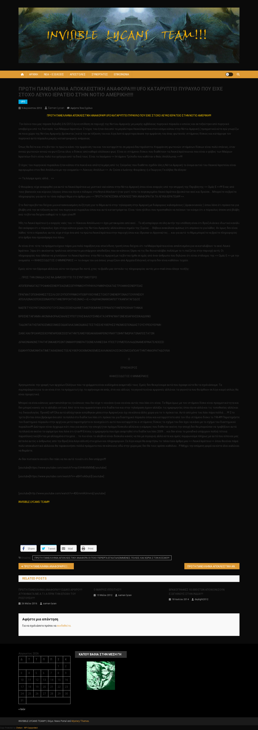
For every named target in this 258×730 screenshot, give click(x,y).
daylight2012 (201, 599)
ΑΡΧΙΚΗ (33, 74)
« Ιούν (22, 709)
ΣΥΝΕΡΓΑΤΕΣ (100, 74)
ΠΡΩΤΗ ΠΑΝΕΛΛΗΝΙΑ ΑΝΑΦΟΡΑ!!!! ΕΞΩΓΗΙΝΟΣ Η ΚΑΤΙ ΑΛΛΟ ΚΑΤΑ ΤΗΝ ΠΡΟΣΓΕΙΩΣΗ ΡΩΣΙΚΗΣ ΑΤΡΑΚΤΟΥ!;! (49, 566)
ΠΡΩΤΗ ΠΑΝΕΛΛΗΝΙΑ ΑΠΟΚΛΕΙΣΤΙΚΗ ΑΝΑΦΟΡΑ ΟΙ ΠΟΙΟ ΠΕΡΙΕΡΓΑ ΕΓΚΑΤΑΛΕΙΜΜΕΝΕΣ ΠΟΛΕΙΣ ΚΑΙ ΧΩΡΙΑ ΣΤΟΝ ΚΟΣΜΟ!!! (102, 557)
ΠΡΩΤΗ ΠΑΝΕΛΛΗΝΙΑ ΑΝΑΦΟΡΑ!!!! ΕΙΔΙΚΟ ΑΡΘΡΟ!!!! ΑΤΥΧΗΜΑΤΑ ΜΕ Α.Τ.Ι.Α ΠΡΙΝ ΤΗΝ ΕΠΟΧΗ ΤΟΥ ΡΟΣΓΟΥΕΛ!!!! (50, 594)
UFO (23, 101)
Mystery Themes (80, 721)
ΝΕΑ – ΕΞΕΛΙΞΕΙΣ (54, 74)
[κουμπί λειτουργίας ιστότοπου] (229, 74)
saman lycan (56, 107)
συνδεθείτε (64, 625)
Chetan (19, 728)
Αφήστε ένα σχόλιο (81, 108)
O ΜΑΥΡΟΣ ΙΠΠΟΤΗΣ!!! (107, 589)
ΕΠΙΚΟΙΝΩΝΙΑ (121, 74)
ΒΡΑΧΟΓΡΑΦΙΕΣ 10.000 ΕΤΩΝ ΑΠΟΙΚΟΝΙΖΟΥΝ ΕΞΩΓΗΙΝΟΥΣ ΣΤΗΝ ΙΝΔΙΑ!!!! (197, 591)
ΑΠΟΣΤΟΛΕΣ (78, 74)
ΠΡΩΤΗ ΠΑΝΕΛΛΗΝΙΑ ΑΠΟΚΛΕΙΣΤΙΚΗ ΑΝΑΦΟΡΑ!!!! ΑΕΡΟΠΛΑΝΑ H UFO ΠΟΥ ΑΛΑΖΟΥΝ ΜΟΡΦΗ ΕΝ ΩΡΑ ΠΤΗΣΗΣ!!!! (213, 566)
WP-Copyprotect (31, 728)
